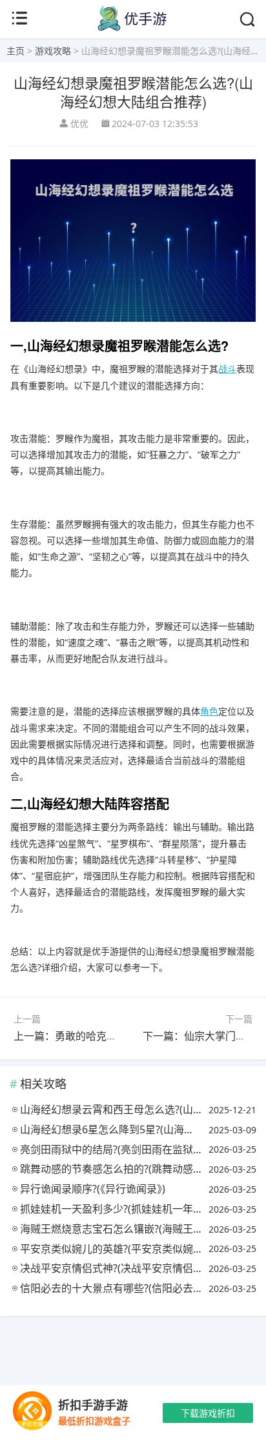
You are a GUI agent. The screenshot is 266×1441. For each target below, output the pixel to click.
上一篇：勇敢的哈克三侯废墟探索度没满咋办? (119, 1036)
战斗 (227, 369)
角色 (209, 711)
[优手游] (133, 28)
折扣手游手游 (93, 1404)
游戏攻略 (53, 51)
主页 (15, 51)
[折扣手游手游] (32, 1413)
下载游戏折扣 (208, 1413)
